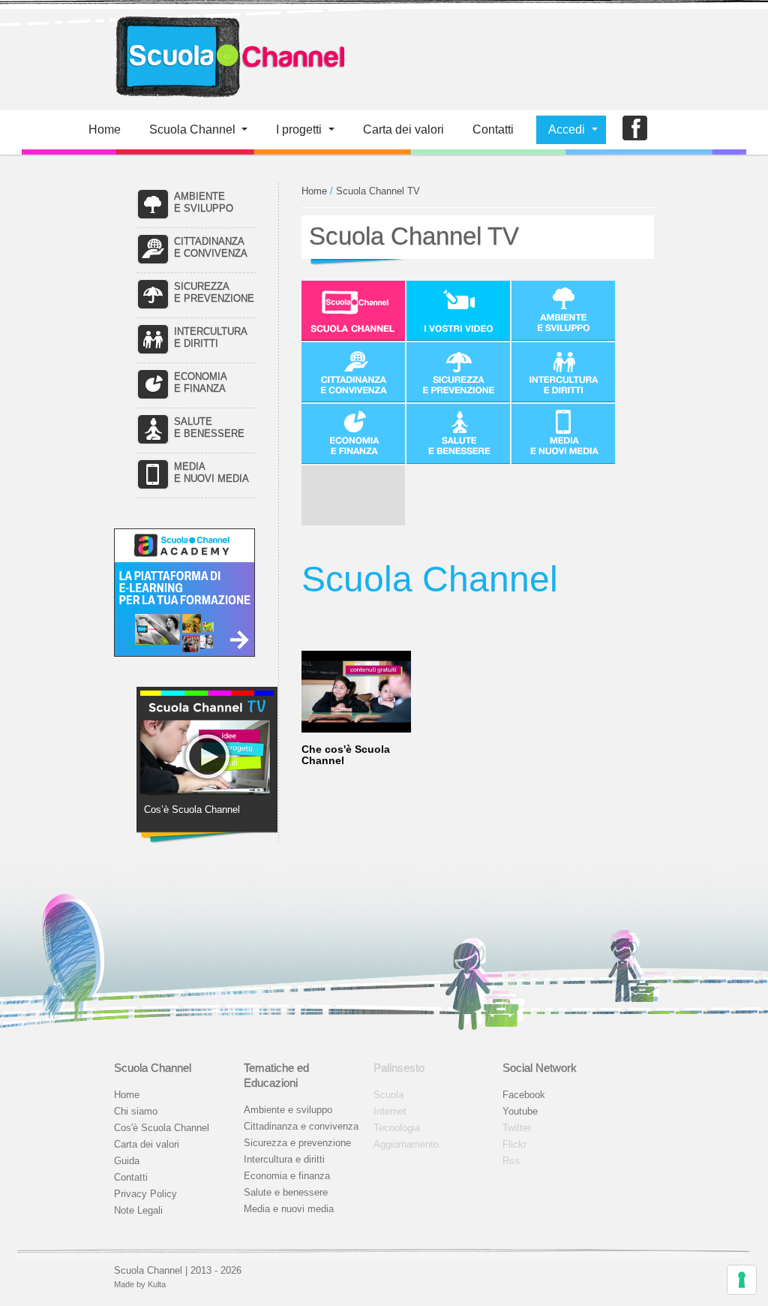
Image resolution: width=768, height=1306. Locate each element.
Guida (127, 1160)
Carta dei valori (146, 1144)
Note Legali (138, 1210)
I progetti (299, 129)
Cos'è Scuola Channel (161, 1127)
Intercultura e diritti (284, 1159)
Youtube (520, 1111)
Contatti (493, 129)
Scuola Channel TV (378, 191)
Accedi (566, 129)
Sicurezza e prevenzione (297, 1142)
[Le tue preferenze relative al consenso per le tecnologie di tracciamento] (742, 1279)
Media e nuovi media (289, 1208)
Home (104, 129)
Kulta (157, 1284)
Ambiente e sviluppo (288, 1109)
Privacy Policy (145, 1193)
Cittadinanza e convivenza (301, 1126)
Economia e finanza (287, 1175)
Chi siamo (136, 1111)
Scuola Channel (192, 129)
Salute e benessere (286, 1192)
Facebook (523, 1094)
